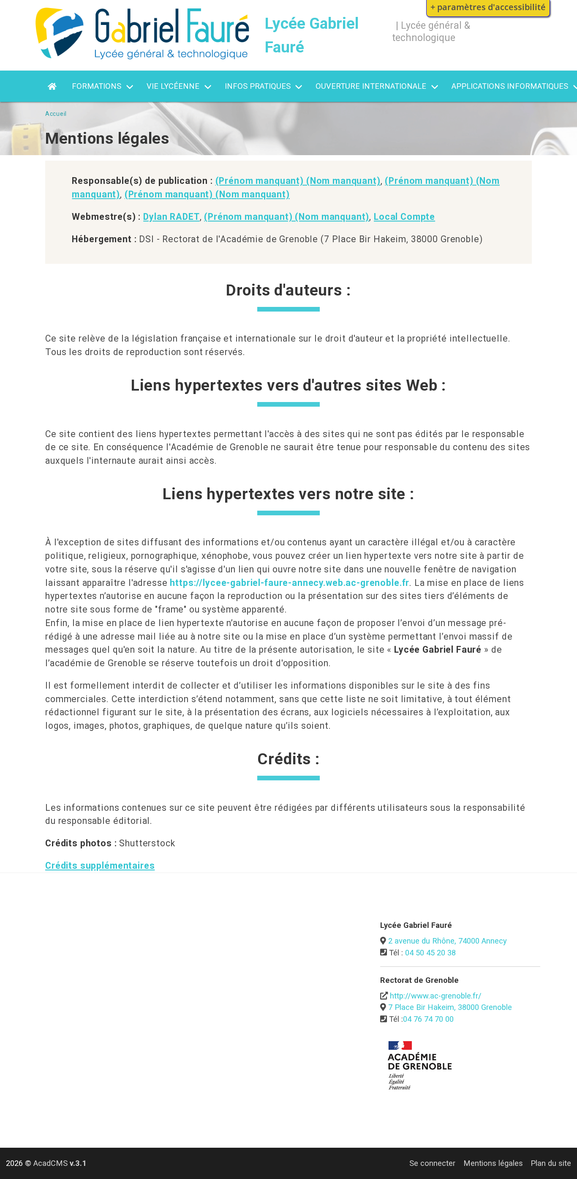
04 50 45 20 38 (430, 952)
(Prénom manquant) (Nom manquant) (298, 180)
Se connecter (432, 1163)
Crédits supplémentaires (100, 865)
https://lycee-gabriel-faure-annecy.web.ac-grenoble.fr (289, 582)
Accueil (56, 113)
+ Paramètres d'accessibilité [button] (488, 7)
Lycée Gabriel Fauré (312, 35)
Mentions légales (493, 1163)
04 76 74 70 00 (428, 1019)
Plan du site (551, 1163)
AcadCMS (60, 1163)
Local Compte (404, 216)
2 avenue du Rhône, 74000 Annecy (447, 940)
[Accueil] (142, 56)
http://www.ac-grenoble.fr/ (436, 995)
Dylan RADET (171, 216)
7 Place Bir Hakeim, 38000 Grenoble (450, 1007)
